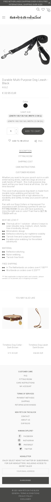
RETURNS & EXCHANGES (25, 405)
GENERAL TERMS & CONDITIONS (25, 493)
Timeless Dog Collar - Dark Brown (13, 346)
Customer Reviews (25, 172)
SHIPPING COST (25, 161)
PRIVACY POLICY (25, 496)
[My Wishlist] (43, 10)
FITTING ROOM (25, 156)
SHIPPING (25, 401)
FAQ (25, 376)
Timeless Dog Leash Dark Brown (38, 346)
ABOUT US (25, 420)
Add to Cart (33, 131)
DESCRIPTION (25, 151)
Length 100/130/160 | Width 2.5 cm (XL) (25, 121)
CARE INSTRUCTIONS (25, 167)
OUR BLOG (25, 423)
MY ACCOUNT (25, 386)
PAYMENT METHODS (25, 398)
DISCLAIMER (25, 499)
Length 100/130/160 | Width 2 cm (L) (25, 116)
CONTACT (25, 416)
